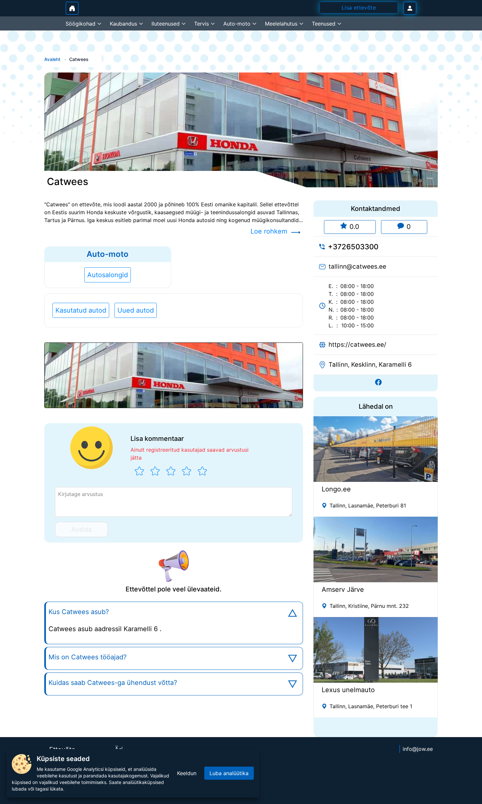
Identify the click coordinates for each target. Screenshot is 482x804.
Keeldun (186, 773)
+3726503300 (353, 246)
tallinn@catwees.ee (357, 266)
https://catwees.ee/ (357, 344)
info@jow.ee (418, 749)
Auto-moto (108, 254)
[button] (173, 375)
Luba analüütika (229, 773)
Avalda (81, 529)
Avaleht (52, 59)
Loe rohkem (269, 231)
